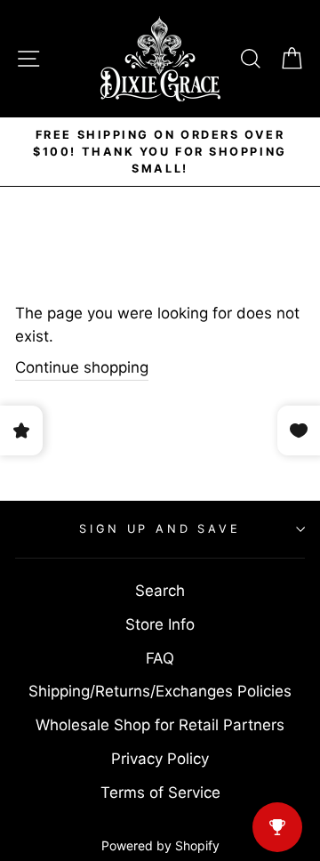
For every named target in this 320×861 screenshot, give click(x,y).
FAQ (160, 658)
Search (160, 590)
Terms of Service (160, 792)
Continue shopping (81, 367)
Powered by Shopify (160, 845)
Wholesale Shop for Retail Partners (160, 725)
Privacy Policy (160, 759)
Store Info (160, 624)
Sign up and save (159, 528)
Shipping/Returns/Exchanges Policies (160, 691)
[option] (160, 151)
